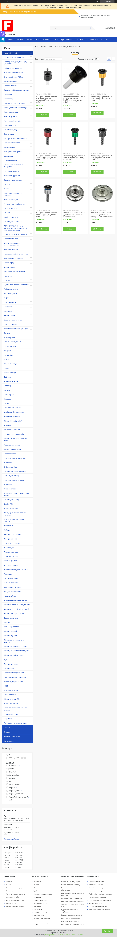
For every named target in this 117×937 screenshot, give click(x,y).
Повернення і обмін (13, 897)
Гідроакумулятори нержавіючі (72, 915)
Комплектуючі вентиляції (14, 72)
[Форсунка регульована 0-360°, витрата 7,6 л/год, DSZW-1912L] (75, 136)
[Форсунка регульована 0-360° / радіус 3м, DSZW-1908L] (102, 77)
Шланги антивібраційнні (70, 921)
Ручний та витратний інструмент (16, 285)
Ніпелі (6, 368)
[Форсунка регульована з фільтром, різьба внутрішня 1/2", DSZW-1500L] (48, 77)
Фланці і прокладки (11, 627)
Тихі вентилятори (95, 903)
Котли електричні (11, 690)
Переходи (8, 386)
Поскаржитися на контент (54, 935)
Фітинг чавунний (10, 635)
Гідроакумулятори (40, 903)
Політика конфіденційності (73, 935)
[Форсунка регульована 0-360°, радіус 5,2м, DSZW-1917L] (48, 193)
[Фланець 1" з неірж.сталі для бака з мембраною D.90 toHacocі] (75, 193)
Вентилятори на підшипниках (100, 900)
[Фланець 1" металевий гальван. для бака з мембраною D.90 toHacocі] (102, 193)
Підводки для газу (11, 552)
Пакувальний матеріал (12, 121)
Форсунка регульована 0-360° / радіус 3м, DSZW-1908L (101, 99)
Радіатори (8, 307)
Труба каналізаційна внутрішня (16, 569)
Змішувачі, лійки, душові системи (16, 90)
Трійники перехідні (11, 381)
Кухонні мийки (9, 147)
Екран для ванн (10, 695)
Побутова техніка (11, 289)
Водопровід (8, 99)
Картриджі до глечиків (12, 534)
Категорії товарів (11, 53)
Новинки (46, 39)
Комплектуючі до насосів (64, 47)
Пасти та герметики (12, 578)
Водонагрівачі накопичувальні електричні (16, 709)
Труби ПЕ (7, 425)
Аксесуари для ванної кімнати (15, 138)
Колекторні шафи (11, 508)
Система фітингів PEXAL (13, 77)
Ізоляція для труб (11, 561)
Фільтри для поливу (11, 664)
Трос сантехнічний (11, 565)
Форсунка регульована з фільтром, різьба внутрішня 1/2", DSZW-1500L (46, 100)
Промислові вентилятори (14, 57)
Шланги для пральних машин (15, 471)
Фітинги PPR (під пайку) (13, 421)
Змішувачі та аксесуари (13, 180)
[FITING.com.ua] (7, 26)
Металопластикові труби (14, 434)
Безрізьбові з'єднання (12, 342)
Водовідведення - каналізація (15, 108)
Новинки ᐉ (37, 882)
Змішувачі (37, 897)
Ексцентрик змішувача (12, 408)
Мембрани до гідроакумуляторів (73, 924)
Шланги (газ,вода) (11, 130)
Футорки (7, 399)
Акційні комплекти (11, 217)
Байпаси (7, 530)
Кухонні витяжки (10, 81)
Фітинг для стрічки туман (13, 655)
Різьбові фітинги (10, 116)
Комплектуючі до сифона (14, 480)
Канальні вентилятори (97, 897)
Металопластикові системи (14, 204)
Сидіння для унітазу (11, 476)
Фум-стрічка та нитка (12, 587)
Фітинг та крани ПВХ (12, 699)
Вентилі (7, 333)
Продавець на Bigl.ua (58, 933)
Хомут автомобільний (12, 591)
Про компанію (66, 39)
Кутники (7, 390)
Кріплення (8, 276)
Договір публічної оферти (15, 906)
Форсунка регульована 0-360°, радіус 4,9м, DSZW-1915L (101, 158)
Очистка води (39, 916)
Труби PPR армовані (12, 416)
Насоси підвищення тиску (70, 885)
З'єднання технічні (11, 249)
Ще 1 (10, 800)
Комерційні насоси (11, 703)
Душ (5, 659)
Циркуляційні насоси (12, 143)
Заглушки (7, 350)
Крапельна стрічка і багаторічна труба (16, 494)
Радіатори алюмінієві (12, 445)
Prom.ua (70, 931)
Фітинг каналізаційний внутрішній (17, 605)
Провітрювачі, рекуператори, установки (15, 63)
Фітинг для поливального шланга (14, 641)
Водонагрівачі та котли (13, 320)
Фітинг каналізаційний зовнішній (16, 609)
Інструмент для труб (41, 924)
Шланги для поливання (13, 221)
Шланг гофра (9, 668)
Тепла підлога (9, 267)
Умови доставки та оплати (15, 894)
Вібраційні (8, 719)
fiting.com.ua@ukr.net (12, 839)
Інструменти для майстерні (14, 271)
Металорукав (9, 548)
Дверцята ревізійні (96, 885)
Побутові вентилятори (13, 68)
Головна (10, 39)
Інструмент (8, 311)
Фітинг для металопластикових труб (16, 439)
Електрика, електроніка (13, 151)
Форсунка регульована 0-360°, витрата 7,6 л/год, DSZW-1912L (74, 158)
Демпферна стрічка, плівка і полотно (15, 514)
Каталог (20, 39)
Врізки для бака (10, 346)
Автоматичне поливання (13, 258)
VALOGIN (7, 213)
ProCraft (7, 280)
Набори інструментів (12, 175)
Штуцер (7, 403)
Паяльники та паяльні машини (15, 723)
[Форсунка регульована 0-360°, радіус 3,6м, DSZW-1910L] (48, 136)
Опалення (8, 94)
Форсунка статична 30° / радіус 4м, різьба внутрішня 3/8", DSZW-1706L (74, 100)
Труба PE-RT (9, 526)
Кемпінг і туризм (10, 293)
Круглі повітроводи (96, 891)
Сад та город (9, 134)
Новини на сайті (11, 903)
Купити (44, 115)
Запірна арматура (11, 112)
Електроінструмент (11, 171)
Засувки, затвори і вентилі (14, 613)
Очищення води (10, 125)
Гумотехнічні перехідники (14, 673)
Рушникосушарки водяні (13, 681)
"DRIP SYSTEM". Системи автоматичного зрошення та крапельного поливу (15, 228)
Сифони (7, 298)
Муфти (6, 359)
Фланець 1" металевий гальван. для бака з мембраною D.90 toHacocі (102, 215)
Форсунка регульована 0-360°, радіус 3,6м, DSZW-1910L (47, 158)
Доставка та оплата (94, 39)
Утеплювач (8, 156)
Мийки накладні (10, 489)
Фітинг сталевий (10, 631)
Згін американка (10, 337)
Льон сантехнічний (11, 583)
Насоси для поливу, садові (70, 882)
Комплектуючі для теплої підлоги (14, 520)
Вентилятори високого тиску (99, 909)
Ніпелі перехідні (10, 373)
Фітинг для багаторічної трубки (16, 651)
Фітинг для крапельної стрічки (15, 646)
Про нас (7, 727)
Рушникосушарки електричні (15, 677)
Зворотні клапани (11, 618)
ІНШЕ (6, 686)
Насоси (7, 184)
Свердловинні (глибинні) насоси (72, 901)
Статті (55, 39)
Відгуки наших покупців (14, 888)
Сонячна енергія (10, 160)
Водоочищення (10, 302)
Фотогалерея (9, 741)
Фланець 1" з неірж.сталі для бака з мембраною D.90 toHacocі (74, 215)
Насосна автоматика (41, 888)
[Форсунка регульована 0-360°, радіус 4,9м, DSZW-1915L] (102, 136)
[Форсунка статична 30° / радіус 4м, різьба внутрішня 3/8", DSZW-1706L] (75, 77)
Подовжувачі (9, 394)
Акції (37, 39)
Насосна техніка (10, 86)
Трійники (7, 377)
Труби (36, 891)
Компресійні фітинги (12, 430)
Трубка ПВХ (8, 504)
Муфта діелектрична (12, 543)
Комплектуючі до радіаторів (15, 458)
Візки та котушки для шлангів (15, 234)
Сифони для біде (10, 467)
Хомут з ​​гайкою (10, 596)
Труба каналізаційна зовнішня (15, 600)
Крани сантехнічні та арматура (16, 254)
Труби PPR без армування (14, 412)
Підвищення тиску (11, 714)
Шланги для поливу (11, 500)
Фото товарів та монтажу (15, 900)
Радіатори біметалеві (12, 449)
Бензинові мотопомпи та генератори (14, 166)
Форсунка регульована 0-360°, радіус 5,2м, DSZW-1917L (47, 215)
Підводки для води (11, 556)
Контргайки (8, 355)
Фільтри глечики (10, 539)
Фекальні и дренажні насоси (71, 898)
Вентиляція (38, 909)
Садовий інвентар (11, 239)
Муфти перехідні (10, 364)
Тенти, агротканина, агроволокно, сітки (12, 244)
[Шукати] (90, 28)
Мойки (6, 189)
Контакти (79, 39)
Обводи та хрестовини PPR (14, 103)
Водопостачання (10, 324)
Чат (109, 931)
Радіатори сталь (10, 454)
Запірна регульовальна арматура (13, 194)
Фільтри (7, 622)
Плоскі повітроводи (96, 888)
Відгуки (29, 39)
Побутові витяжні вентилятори (100, 894)
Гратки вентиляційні (96, 882)
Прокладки (8, 574)
